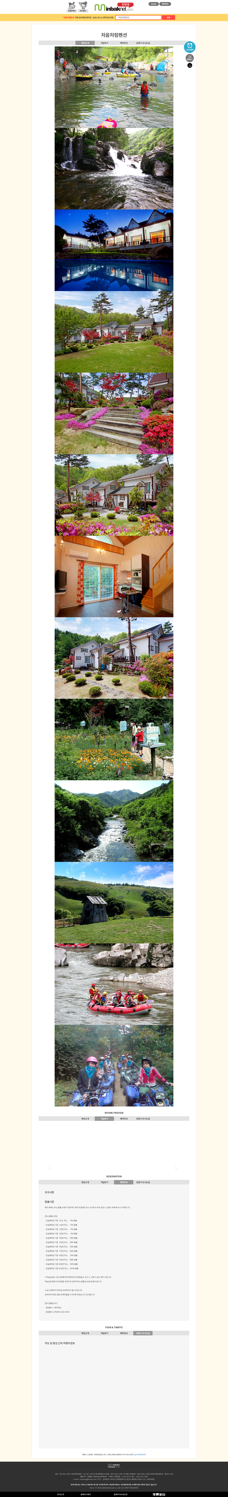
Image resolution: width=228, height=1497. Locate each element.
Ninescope (110, 1488)
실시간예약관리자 (140, 1454)
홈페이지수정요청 (120, 1494)
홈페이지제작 (86, 1494)
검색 (168, 17)
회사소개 (60, 1494)
